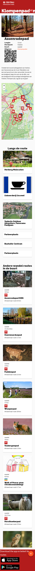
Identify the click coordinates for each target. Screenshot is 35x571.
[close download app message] (31, 553)
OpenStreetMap (23, 139)
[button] (19, 116)
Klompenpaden (22, 49)
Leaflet (16, 139)
